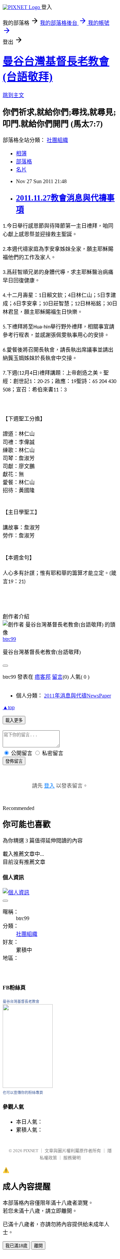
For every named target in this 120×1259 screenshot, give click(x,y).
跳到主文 (13, 95)
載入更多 (14, 720)
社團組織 (57, 140)
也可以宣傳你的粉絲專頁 (23, 1093)
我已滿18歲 (16, 1245)
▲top (9, 707)
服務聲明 (72, 1157)
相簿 (21, 153)
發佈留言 (14, 761)
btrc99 (9, 639)
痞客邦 (43, 677)
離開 (38, 1245)
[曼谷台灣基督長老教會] (28, 1086)
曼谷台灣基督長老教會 (21, 1001)
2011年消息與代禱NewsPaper (77, 695)
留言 (57, 677)
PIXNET (30, 1150)
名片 (21, 169)
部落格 (24, 161)
